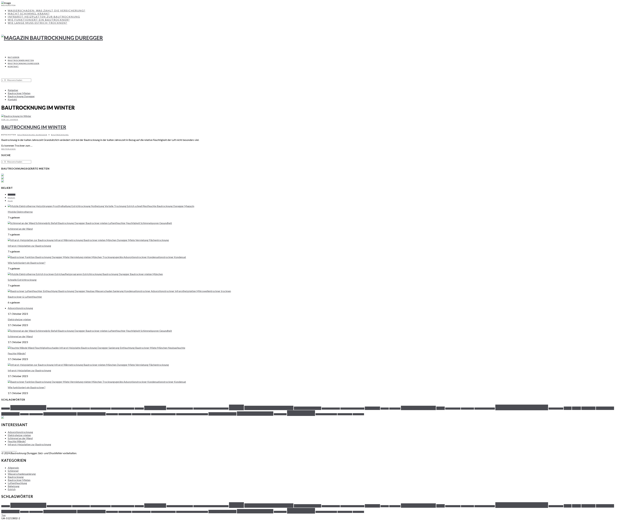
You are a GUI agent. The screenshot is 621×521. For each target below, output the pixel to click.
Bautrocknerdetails (28, 407)
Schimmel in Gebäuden (91, 414)
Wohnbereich (358, 414)
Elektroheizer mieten (19, 319)
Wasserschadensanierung (22, 473)
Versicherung (301, 413)
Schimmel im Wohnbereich (60, 414)
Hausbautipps (394, 409)
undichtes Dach (280, 414)
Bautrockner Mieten (21, 60)
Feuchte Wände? (17, 353)
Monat (11, 198)
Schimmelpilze (112, 414)
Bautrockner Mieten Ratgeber (59, 409)
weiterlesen (8, 149)
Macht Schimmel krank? (29, 13)
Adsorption (5, 409)
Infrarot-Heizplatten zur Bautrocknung (44, 16)
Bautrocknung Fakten (81, 409)
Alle (10, 201)
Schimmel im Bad (36, 414)
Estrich (236, 407)
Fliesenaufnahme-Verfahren (352, 409)
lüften (568, 408)
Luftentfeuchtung (17, 483)
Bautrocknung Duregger (23, 63)
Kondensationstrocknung (521, 407)
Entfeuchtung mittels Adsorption (180, 409)
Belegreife (139, 409)
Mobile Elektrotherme (20, 211)
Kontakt (13, 66)
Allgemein (13, 467)
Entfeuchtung (155, 408)
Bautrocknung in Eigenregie (122, 409)
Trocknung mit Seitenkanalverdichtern (192, 414)
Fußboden (385, 409)
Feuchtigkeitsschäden (331, 409)
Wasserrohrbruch (345, 414)
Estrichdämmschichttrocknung (268, 408)
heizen (440, 408)
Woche (11, 195)
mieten (576, 408)
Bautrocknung (60, 135)
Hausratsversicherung (418, 408)
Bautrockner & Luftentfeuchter (25, 296)
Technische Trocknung (141, 414)
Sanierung (24, 414)
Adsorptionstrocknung (20, 308)
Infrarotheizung (467, 409)
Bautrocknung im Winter (33, 127)
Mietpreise (588, 408)
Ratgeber (13, 57)
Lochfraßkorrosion (556, 409)
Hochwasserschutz (452, 409)
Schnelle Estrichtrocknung (22, 279)
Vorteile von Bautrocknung (326, 414)
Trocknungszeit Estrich (255, 413)
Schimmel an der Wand (20, 228)
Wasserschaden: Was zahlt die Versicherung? (46, 10)
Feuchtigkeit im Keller (307, 408)
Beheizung (13, 486)
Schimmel (13, 470)
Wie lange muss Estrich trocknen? (37, 22)
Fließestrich (372, 408)
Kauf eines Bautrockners (484, 409)
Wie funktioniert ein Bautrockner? (39, 19)
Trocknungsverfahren (222, 414)
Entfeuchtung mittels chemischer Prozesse (211, 409)
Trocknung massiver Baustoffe (163, 414)
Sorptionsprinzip (124, 414)
